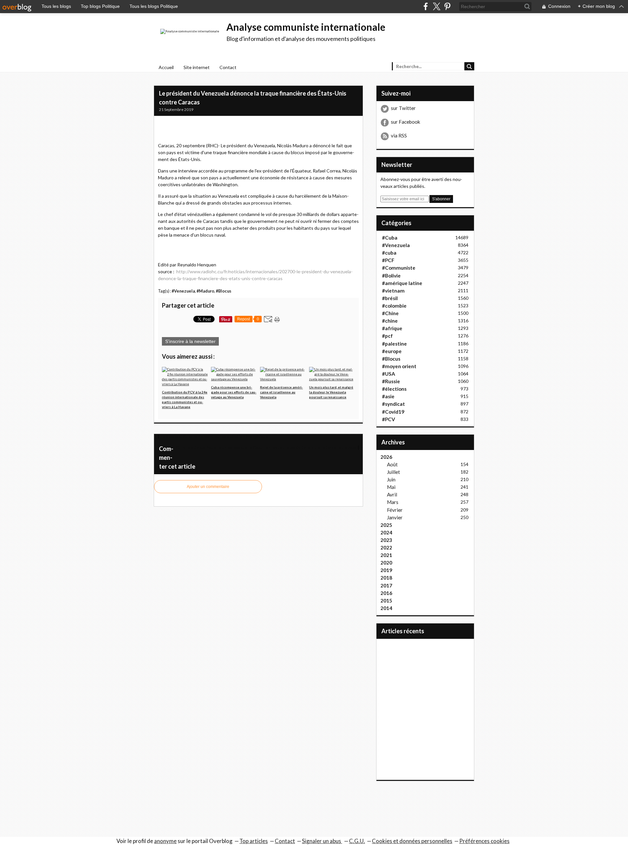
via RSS (399, 135)
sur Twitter (403, 108)
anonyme (165, 840)
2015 (386, 600)
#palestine (394, 344)
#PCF (388, 260)
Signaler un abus (322, 840)
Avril (392, 494)
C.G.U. (357, 840)
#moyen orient (399, 366)
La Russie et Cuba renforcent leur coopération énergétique (214, 436)
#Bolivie (391, 276)
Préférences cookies (484, 840)
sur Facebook (405, 122)
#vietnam (393, 291)
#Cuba (389, 238)
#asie (388, 396)
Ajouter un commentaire (208, 486)
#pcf (387, 336)
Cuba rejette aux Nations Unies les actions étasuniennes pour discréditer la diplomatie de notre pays (266, 447)
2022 (386, 547)
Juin (391, 479)
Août (392, 464)
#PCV (388, 419)
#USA (388, 374)
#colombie (394, 306)
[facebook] (426, 6)
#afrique (392, 328)
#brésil (390, 298)
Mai (391, 487)
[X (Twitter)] (436, 6)
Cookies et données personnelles (412, 840)
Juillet (393, 472)
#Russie (391, 381)
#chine (390, 321)
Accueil (166, 67)
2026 (386, 457)
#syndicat (393, 404)
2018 (386, 578)
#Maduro (205, 291)
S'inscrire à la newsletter (190, 341)
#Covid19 (393, 412)
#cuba (389, 253)
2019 (386, 570)
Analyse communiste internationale (305, 27)
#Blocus (223, 291)
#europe (392, 351)
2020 (386, 563)
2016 (386, 593)
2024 (386, 532)
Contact (227, 67)
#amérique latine (402, 283)
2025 (386, 525)
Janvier (395, 517)
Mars (392, 502)
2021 (386, 555)
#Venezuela (183, 291)
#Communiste (398, 268)
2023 (386, 540)
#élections (394, 389)
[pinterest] (447, 6)
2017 (386, 585)
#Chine (390, 313)
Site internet (196, 67)
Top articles (253, 840)
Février (395, 510)
